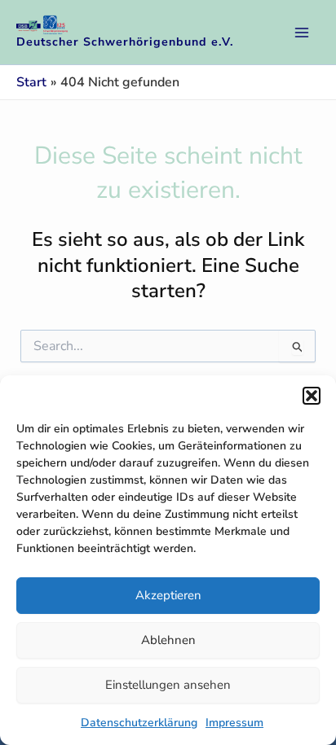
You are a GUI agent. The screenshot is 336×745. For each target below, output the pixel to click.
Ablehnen (168, 640)
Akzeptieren (168, 595)
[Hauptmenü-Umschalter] (302, 32)
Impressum (234, 722)
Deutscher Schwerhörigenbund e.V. (125, 42)
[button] (311, 396)
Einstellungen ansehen (168, 685)
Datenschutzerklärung (139, 722)
